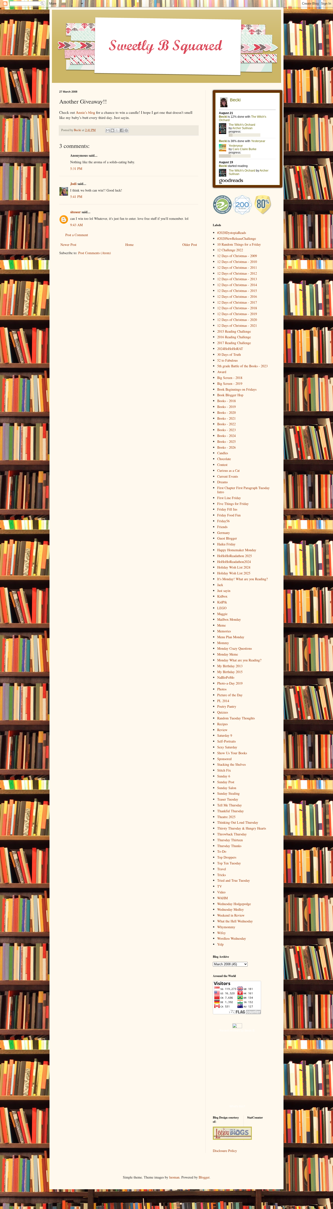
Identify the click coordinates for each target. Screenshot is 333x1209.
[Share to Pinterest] (126, 130)
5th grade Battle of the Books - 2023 (242, 366)
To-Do (221, 851)
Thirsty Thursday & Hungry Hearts (241, 828)
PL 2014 (223, 700)
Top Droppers (226, 857)
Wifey (221, 932)
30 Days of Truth (229, 354)
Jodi (73, 183)
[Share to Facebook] (121, 130)
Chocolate (224, 458)
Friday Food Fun (229, 515)
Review (222, 729)
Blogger (204, 1177)
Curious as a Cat (228, 470)
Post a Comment (76, 234)
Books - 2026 (226, 447)
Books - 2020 (226, 412)
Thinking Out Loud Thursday (237, 822)
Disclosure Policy (225, 1150)
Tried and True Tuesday (233, 880)
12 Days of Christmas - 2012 (237, 273)
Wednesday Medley (230, 909)
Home (129, 244)
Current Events (227, 476)
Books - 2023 (226, 429)
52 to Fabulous (227, 360)
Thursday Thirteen (230, 840)
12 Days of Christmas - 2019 (237, 313)
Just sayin (223, 590)
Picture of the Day (230, 695)
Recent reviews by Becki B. (237, 1030)
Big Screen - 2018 (229, 377)
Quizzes (222, 712)
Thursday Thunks (229, 845)
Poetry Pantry (226, 706)
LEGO (221, 608)
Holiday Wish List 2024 (233, 567)
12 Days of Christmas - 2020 (237, 319)
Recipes (222, 724)
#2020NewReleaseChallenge (236, 238)
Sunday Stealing (228, 793)
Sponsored (224, 758)
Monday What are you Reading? (239, 660)
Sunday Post (225, 782)
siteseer (75, 211)
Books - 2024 (226, 435)
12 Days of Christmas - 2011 (237, 267)
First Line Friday (229, 497)
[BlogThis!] (112, 130)
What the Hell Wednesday (235, 921)
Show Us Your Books (232, 753)
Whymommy (226, 927)
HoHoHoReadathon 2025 (234, 555)
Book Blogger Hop (230, 395)
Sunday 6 (223, 776)
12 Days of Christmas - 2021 (237, 325)
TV (219, 886)
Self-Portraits (226, 741)
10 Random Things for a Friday (239, 244)
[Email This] (107, 130)
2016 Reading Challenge (234, 337)
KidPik (222, 602)
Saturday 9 (224, 735)
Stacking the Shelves (231, 764)
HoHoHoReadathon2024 (234, 561)
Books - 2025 (226, 441)
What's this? (237, 1106)
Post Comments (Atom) (94, 253)
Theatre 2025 (226, 816)
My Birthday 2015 (230, 671)
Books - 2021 (226, 418)
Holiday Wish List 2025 (233, 573)
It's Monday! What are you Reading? (242, 579)
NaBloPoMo (225, 677)
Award (221, 371)
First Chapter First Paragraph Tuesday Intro (243, 489)
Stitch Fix (224, 770)
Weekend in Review (231, 915)
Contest (222, 464)
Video (221, 892)
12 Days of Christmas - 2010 (237, 261)
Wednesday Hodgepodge (234, 903)
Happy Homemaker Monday (236, 550)
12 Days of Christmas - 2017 (237, 302)
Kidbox (222, 596)
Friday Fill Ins (227, 509)
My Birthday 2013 (230, 666)
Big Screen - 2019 (229, 383)
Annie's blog (85, 112)
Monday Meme (227, 654)
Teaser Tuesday (227, 799)
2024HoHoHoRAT (230, 348)
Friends (222, 526)
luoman (174, 1177)
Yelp (220, 944)
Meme (221, 625)
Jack (220, 584)
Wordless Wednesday (231, 938)
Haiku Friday (226, 544)
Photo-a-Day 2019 (230, 683)
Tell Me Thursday (229, 805)
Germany (223, 532)
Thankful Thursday (230, 811)
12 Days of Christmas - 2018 (237, 308)
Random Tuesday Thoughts (236, 718)
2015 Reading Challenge (234, 331)
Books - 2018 (226, 400)
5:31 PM (76, 168)
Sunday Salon (226, 787)
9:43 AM (76, 224)
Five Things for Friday (233, 503)
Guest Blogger (227, 538)
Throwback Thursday (232, 834)
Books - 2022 (226, 424)
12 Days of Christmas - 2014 (237, 284)
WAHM (222, 898)
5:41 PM (76, 196)
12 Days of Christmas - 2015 (237, 290)
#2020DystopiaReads (231, 232)
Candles (222, 453)
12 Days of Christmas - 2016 (237, 296)
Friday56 (223, 521)
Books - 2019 (226, 406)
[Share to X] (117, 130)
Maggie (222, 613)
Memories (224, 631)
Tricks (221, 874)
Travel (221, 869)
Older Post (189, 244)
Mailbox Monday (229, 619)
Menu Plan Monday (230, 637)
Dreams (222, 482)
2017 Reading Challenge (234, 342)
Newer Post (68, 244)
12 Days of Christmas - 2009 (237, 255)
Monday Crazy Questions (234, 648)
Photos (221, 689)
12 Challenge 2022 (230, 250)
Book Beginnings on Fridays (236, 389)
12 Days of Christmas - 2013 (237, 279)
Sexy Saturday (227, 747)
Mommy (223, 642)
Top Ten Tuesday (229, 863)
